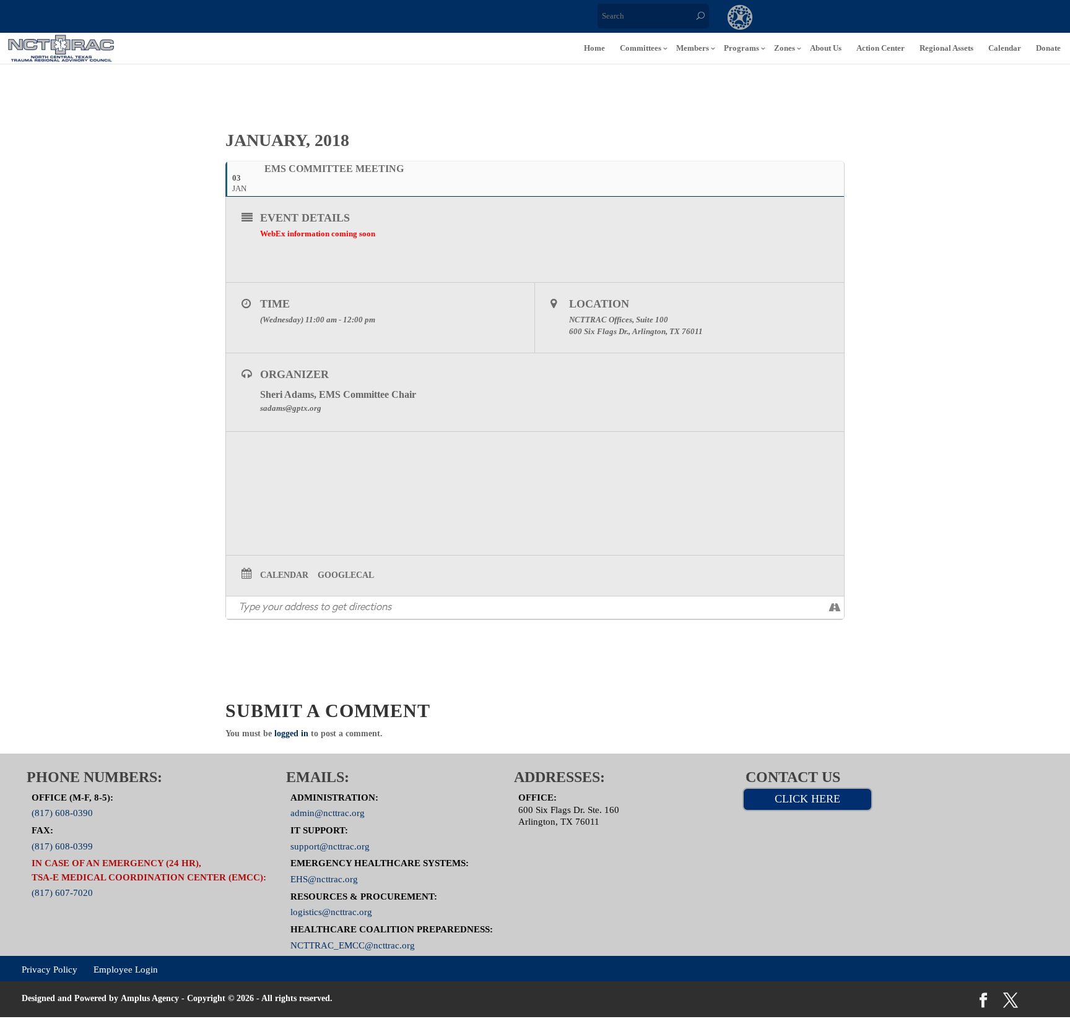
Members (692, 48)
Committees (640, 48)
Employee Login (126, 969)
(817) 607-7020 (62, 893)
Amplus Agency (150, 998)
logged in (291, 733)
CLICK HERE (807, 799)
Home (594, 48)
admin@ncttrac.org (327, 813)
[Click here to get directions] (834, 607)
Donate (1048, 48)
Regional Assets (946, 48)
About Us (826, 48)
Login (943, 18)
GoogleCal (346, 575)
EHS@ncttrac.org (324, 879)
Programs (741, 48)
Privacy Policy (49, 969)
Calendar (1004, 48)
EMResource (791, 18)
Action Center (880, 48)
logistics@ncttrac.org (331, 912)
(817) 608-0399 (62, 846)
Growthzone (740, 18)
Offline (841, 18)
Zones (784, 48)
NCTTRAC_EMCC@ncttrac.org (352, 945)
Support (892, 18)
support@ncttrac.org (330, 846)
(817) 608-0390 (62, 813)
